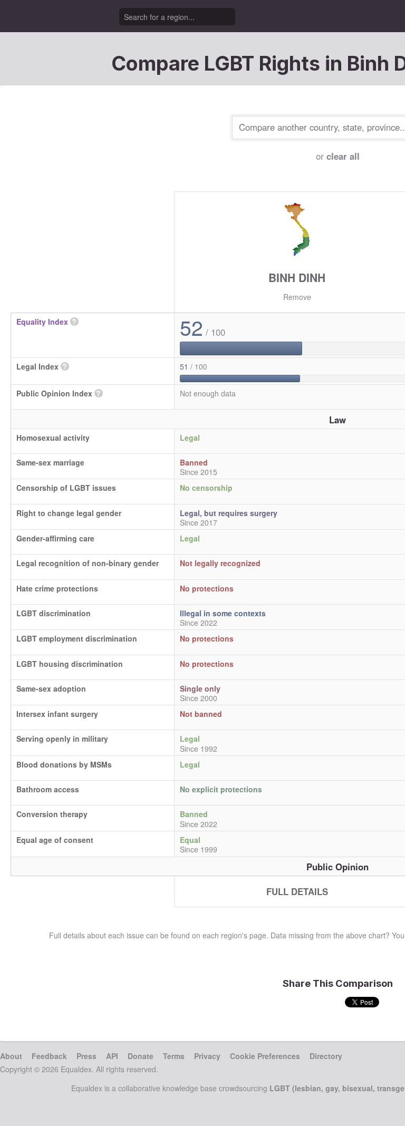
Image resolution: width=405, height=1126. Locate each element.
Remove (297, 297)
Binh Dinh (296, 277)
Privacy (207, 1056)
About (11, 1056)
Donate (140, 1056)
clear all (343, 156)
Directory (326, 1056)
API (112, 1056)
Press (86, 1056)
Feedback (49, 1056)
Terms (174, 1056)
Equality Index (42, 321)
